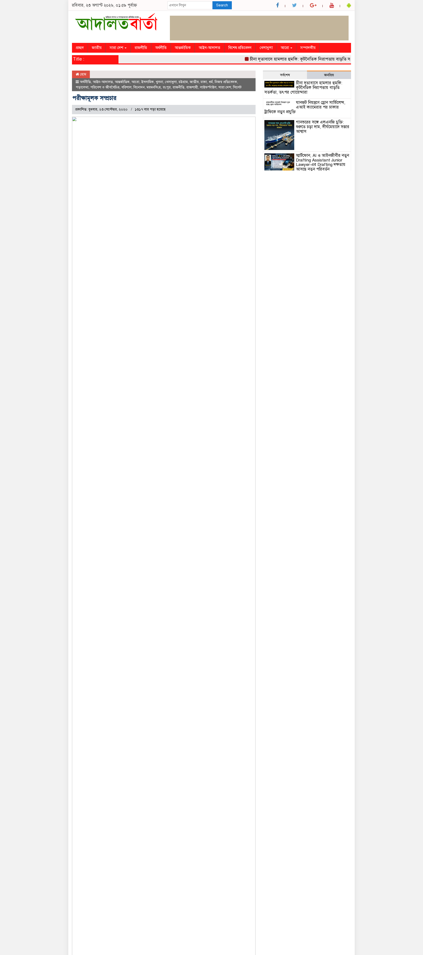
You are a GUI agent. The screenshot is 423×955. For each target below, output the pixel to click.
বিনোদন (139, 87)
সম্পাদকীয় (308, 47)
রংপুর (167, 87)
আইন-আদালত (209, 47)
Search (222, 5)
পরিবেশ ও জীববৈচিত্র (104, 87)
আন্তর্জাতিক (183, 47)
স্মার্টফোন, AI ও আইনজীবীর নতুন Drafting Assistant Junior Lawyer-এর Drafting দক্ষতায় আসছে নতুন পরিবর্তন (322, 162)
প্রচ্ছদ (80, 47)
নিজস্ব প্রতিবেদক (226, 82)
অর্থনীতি (161, 47)
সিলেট (237, 87)
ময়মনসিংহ (154, 87)
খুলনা (159, 82)
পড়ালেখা (82, 87)
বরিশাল (126, 87)
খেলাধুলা (266, 47)
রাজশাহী (192, 87)
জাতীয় (97, 47)
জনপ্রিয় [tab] (329, 75)
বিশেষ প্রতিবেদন (239, 47)
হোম (82, 74)
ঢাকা (204, 82)
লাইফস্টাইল (208, 87)
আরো (285, 47)
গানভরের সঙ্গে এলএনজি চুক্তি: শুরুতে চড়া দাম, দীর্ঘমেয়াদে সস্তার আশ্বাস (322, 127)
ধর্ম (211, 82)
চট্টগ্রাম (183, 82)
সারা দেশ (117, 47)
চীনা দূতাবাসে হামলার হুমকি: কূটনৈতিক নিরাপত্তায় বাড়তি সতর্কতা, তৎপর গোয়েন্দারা (313, 59)
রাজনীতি (141, 47)
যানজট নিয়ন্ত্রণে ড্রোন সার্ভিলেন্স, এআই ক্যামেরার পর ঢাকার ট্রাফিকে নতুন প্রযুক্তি (304, 107)
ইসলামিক (147, 82)
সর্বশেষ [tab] (285, 75)
